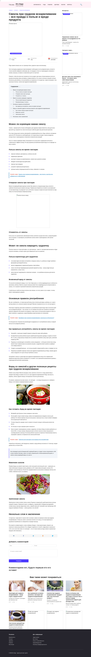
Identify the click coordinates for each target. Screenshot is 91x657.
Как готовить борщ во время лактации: (24, 110)
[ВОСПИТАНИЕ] (72, 34)
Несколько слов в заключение (20, 116)
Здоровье (56, 4)
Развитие (50, 4)
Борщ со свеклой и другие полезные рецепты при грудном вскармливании (31, 108)
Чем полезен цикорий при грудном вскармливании (16, 624)
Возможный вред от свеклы (22, 102)
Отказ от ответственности (38, 640)
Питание (11, 639)
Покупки (63, 4)
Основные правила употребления (21, 104)
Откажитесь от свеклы (21, 95)
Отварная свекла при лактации (23, 93)
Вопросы (69, 4)
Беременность (37, 4)
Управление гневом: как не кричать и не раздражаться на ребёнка (71, 38)
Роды (44, 4)
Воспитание (11, 644)
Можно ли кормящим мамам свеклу (22, 90)
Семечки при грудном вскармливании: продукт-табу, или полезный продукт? (54, 595)
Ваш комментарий (15, 547)
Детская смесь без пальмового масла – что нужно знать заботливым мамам (71, 78)
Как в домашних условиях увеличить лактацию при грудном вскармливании (35, 594)
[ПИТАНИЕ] (72, 73)
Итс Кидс (19, 4)
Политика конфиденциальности (40, 644)
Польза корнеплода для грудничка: (24, 100)
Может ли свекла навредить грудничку (22, 98)
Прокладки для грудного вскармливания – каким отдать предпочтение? (16, 594)
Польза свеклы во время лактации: (24, 91)
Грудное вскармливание (16, 53)
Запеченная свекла (20, 114)
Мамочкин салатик (20, 112)
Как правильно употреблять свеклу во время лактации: (28, 106)
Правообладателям (37, 642)
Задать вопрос (36, 637)
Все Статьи (35, 639)
